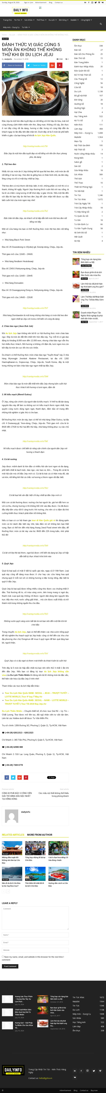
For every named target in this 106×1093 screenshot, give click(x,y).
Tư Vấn (25, 27)
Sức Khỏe (28, 20)
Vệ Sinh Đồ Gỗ (80, 232)
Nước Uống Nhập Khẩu (84, 153)
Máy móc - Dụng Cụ (82, 1014)
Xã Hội (77, 241)
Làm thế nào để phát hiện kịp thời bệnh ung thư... (58, 1023)
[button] (100, 24)
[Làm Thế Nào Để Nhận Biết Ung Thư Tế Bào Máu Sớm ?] (76, 298)
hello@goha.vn (45, 1078)
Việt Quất (78, 236)
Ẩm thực (78, 45)
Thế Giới (78, 178)
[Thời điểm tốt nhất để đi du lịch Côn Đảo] (35, 874)
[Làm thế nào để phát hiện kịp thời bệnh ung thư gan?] (76, 285)
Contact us (59, 2)
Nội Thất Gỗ (79, 149)
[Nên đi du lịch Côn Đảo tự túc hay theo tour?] (12, 874)
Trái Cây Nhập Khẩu (83, 207)
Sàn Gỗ (77, 166)
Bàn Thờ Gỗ (79, 58)
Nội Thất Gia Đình (82, 145)
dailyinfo (8, 59)
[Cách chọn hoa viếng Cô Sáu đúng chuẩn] (58, 848)
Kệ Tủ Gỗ (78, 120)
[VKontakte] (102, 2)
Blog (50, 2)
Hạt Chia (78, 112)
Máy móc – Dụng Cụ (11, 27)
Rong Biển (79, 157)
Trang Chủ (7, 20)
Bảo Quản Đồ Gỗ (81, 70)
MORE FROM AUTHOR (39, 834)
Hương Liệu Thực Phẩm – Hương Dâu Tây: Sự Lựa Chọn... (24, 999)
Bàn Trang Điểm (81, 62)
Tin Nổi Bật (79, 191)
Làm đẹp (78, 128)
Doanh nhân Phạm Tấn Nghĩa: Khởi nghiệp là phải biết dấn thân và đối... (92, 316)
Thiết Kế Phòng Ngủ (83, 187)
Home (4, 35)
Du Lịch (52, 20)
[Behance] (85, 2)
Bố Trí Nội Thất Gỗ (82, 74)
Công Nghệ (85, 20)
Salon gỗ (78, 162)
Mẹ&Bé (74, 20)
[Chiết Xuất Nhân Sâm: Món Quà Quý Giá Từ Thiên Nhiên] (7, 1012)
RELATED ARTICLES (13, 834)
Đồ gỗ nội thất (80, 95)
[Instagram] (92, 2)
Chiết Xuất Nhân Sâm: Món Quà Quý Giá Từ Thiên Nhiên (23, 1012)
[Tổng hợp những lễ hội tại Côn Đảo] (35, 848)
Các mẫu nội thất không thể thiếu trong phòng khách (54, 794)
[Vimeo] (99, 2)
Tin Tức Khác (80, 199)
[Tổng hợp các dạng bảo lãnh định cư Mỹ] (76, 261)
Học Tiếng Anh (80, 116)
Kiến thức (78, 124)
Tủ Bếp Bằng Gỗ (81, 211)
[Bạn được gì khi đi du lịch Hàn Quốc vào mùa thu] (76, 274)
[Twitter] (95, 2)
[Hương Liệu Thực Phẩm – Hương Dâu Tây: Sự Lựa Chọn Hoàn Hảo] (7, 999)
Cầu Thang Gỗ (80, 79)
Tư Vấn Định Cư (81, 224)
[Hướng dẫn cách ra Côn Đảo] (58, 874)
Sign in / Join (28, 2)
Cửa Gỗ (77, 87)
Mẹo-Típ (78, 141)
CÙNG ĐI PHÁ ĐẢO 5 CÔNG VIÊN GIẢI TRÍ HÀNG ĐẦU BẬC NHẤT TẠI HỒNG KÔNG (17, 796)
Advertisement (40, 2)
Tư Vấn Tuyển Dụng (83, 228)
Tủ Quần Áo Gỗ (81, 216)
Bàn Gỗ (77, 50)
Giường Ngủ (79, 108)
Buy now (94, 1090)
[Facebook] (88, 2)
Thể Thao (40, 20)
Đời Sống (62, 20)
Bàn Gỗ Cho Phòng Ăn (84, 54)
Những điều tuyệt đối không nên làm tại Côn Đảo (11, 860)
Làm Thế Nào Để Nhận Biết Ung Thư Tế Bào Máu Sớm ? (92, 300)
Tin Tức (17, 20)
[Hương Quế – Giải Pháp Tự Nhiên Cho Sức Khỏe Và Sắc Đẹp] (7, 1025)
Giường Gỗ (79, 104)
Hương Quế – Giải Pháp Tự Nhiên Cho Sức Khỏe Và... (24, 1025)
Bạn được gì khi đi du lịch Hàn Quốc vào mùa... (58, 1010)
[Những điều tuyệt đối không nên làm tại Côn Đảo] (12, 848)
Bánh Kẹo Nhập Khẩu (84, 66)
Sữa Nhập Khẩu (81, 170)
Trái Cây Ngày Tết (82, 203)
